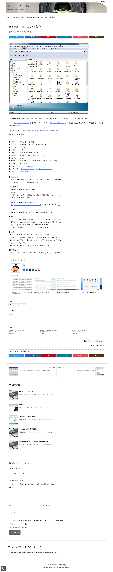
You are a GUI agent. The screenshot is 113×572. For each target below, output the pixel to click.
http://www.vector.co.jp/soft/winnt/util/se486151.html (40, 130)
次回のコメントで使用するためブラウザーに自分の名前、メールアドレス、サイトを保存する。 (38, 520)
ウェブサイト (12, 513)
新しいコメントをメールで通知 (18, 524)
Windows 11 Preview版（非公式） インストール (91, 293)
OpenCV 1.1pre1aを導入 (27, 391)
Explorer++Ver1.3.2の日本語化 (80, 330)
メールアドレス (48, 505)
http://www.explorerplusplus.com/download (26, 205)
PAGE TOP (108, 553)
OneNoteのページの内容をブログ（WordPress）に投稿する (45, 293)
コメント (11, 487)
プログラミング (29, 289)
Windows (99, 289)
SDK (77, 289)
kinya (102, 345)
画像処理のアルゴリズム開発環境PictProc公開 (33, 441)
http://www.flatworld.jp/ (58, 123)
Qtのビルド (22, 404)
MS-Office (53, 289)
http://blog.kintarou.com (44, 169)
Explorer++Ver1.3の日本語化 (16, 330)
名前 (10, 505)
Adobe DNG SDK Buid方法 (63, 292)
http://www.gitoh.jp (27, 169)
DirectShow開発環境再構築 (28, 429)
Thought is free (66, 567)
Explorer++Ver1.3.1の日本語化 (48, 330)
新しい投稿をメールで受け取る (18, 527)
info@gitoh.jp (24, 171)
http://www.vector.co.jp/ (22, 123)
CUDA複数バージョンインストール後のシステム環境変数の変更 (21, 293)
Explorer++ (89, 341)
